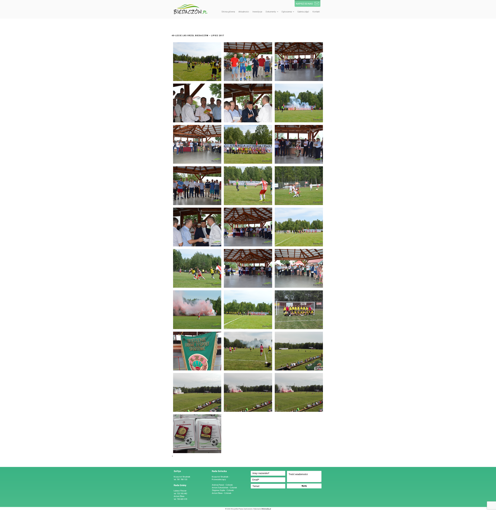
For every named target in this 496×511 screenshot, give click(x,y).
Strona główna (228, 11)
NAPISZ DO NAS (304, 3)
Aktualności (243, 11)
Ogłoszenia (286, 11)
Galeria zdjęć (303, 11)
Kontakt (316, 11)
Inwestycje (257, 11)
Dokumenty (271, 11)
